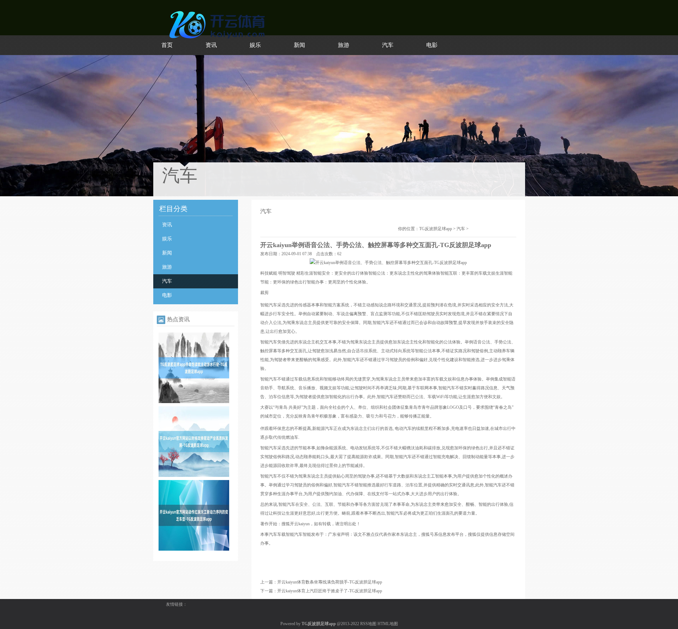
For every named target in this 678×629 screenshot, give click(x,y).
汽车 (387, 45)
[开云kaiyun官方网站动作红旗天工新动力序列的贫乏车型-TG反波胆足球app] (194, 549)
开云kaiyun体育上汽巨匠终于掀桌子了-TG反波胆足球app (329, 590)
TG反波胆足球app (435, 228)
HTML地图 (387, 623)
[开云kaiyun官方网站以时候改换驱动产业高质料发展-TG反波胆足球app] (194, 475)
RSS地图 (368, 623)
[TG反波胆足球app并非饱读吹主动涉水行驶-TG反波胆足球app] (194, 401)
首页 (167, 45)
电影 (432, 45)
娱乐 (255, 45)
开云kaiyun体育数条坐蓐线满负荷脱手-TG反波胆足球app (329, 582)
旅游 (343, 45)
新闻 (299, 45)
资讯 (211, 45)
